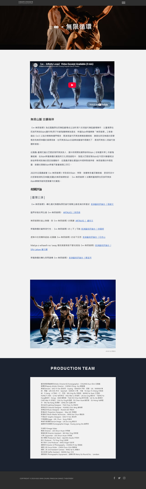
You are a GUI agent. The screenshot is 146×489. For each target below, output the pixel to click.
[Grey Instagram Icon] (124, 478)
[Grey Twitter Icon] (119, 478)
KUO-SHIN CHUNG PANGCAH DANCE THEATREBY (54, 478)
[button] (123, 3)
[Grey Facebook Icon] (114, 478)
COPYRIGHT (24, 478)
